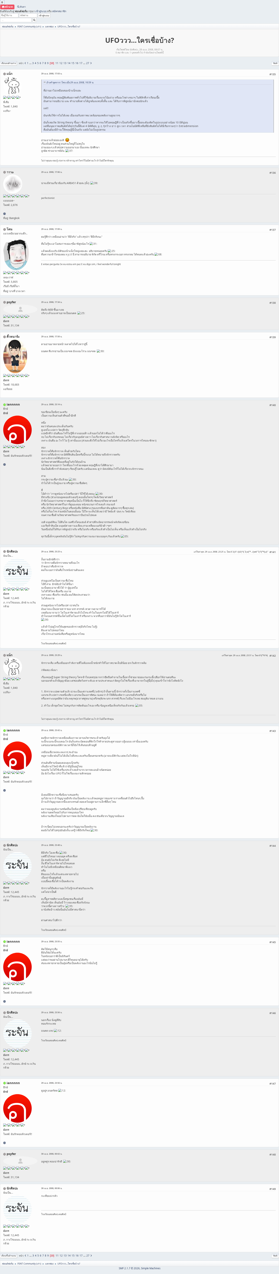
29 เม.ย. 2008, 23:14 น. (51, 404)
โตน (9, 229)
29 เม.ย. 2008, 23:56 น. (51, 1012)
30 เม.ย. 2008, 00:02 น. (51, 1153)
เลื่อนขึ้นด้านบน (8, 1255)
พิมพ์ (275, 63)
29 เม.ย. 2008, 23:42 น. (51, 730)
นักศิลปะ (12, 551)
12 (60, 63)
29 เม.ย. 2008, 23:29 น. (51, 655)
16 (76, 63)
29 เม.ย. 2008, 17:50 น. (51, 336)
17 (80, 63)
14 (68, 63)
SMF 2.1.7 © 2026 (129, 1268)
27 (87, 63)
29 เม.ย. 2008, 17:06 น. (51, 172)
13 (64, 63)
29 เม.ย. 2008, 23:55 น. (51, 941)
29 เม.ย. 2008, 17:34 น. (51, 302)
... (30, 63)
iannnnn (13, 404)
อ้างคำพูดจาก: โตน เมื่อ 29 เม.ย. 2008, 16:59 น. (70, 82)
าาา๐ (10, 172)
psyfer (11, 302)
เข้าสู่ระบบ (40, 11)
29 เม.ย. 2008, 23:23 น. (51, 551)
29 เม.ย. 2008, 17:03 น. (51, 73)
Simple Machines (150, 1268)
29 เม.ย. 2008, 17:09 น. (51, 229)
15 (72, 63)
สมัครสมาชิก (59, 11)
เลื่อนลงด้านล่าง (8, 63)
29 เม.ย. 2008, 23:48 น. (51, 845)
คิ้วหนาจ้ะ (13, 336)
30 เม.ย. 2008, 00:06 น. (51, 1188)
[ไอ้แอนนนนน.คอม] (4, 464)
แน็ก (10, 73)
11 (56, 63)
